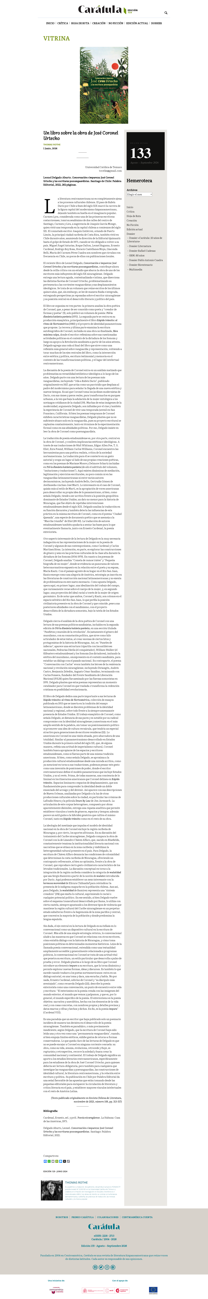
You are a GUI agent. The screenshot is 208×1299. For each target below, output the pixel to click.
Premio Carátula (83, 1217)
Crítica (62, 23)
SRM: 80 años (136, 255)
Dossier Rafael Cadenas (142, 250)
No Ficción (116, 23)
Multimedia (135, 269)
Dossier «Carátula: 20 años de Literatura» (144, 239)
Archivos (132, 190)
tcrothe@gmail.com (110, 170)
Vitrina (56, 38)
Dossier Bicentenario (141, 264)
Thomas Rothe (51, 144)
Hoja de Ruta (80, 23)
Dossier (156, 23)
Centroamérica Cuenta (137, 1217)
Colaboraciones (107, 1217)
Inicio (50, 23)
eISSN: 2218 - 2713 (104, 1235)
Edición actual (137, 23)
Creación (99, 23)
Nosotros (62, 1217)
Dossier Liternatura (140, 246)
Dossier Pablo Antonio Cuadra (146, 260)
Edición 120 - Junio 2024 (55, 1171)
